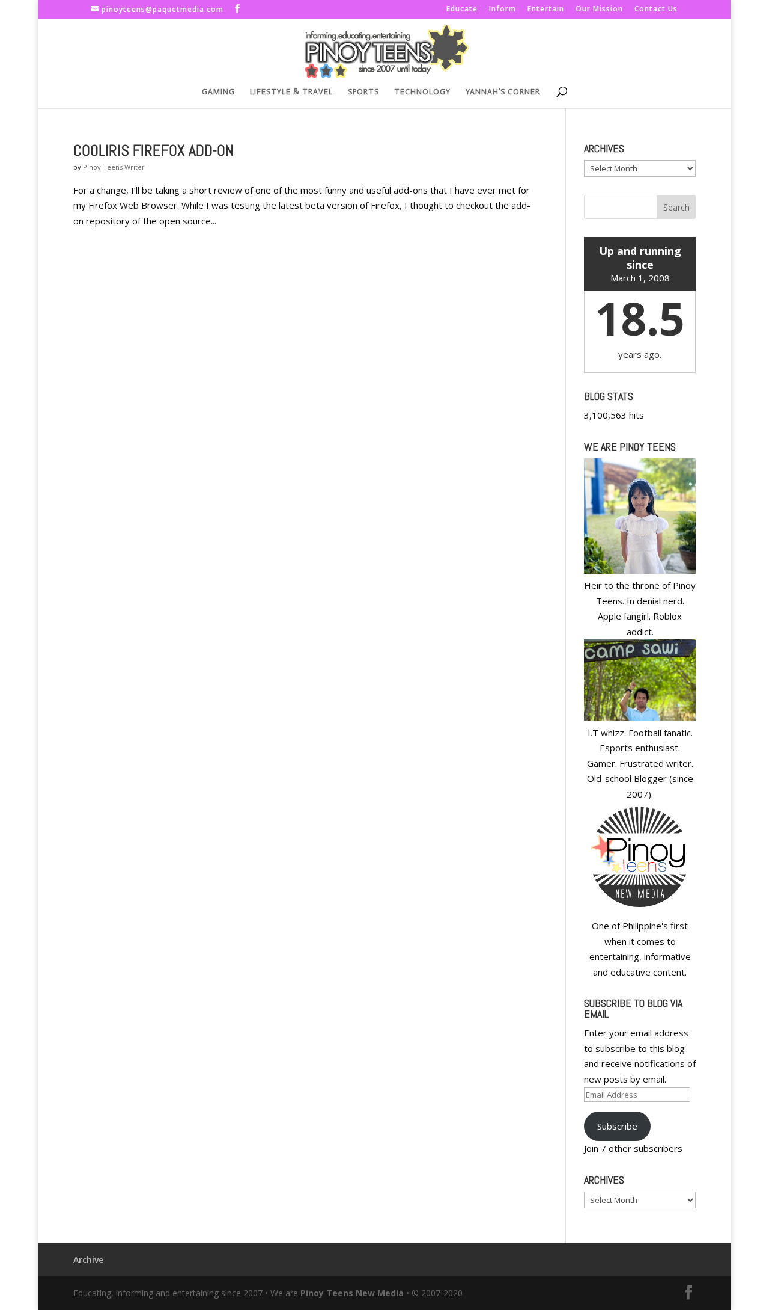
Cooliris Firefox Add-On (153, 151)
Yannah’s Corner (503, 92)
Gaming (218, 92)
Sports (363, 92)
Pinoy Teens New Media (352, 1293)
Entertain (545, 9)
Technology (422, 92)
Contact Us (656, 9)
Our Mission (599, 9)
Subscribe (617, 1126)
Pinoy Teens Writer (114, 166)
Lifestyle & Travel (291, 92)
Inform (502, 9)
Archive (88, 1259)
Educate (462, 9)
